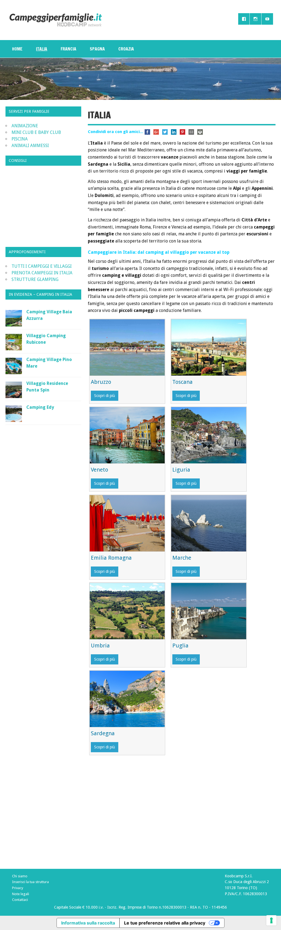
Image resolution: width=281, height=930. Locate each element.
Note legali (20, 894)
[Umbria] (127, 637)
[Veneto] (127, 461)
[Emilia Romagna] (127, 550)
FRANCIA (68, 49)
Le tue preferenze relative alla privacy (164, 923)
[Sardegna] (127, 725)
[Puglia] (208, 637)
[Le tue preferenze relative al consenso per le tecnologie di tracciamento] (271, 920)
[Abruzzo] (127, 374)
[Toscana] (208, 374)
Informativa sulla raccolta (88, 923)
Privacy (17, 888)
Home (17, 49)
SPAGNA (97, 49)
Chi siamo (19, 876)
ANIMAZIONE (25, 125)
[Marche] (208, 550)
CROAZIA (126, 49)
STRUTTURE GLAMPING (35, 279)
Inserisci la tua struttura (30, 882)
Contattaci (20, 900)
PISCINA (20, 139)
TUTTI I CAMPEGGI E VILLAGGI (42, 266)
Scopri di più (104, 395)
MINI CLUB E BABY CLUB (36, 132)
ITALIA (41, 49)
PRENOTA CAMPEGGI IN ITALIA (42, 272)
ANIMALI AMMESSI (30, 145)
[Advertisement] (182, 817)
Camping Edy (40, 407)
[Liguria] (208, 461)
